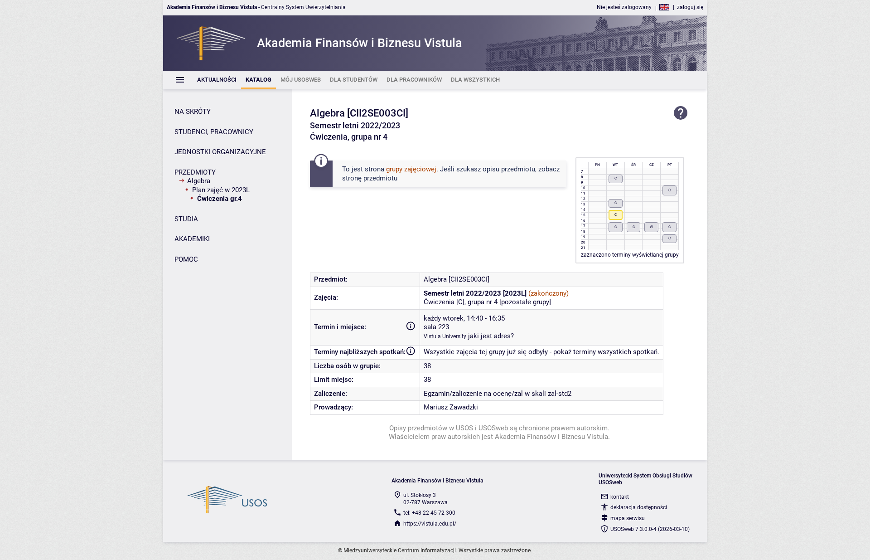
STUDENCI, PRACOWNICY (213, 132)
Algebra (198, 181)
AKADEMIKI (192, 239)
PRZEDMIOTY (195, 172)
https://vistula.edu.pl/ (429, 524)
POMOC (186, 259)
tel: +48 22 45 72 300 (429, 513)
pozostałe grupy (525, 302)
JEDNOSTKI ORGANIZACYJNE (220, 152)
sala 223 (436, 327)
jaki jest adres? (491, 336)
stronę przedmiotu (369, 178)
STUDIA (186, 219)
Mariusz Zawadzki (451, 407)
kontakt (619, 497)
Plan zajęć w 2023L (221, 190)
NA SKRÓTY (192, 111)
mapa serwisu (627, 518)
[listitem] (217, 80)
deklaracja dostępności (638, 507)
